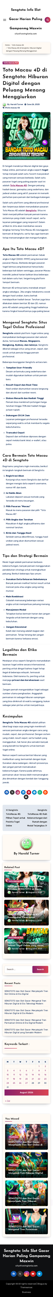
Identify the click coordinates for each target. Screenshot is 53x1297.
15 (39, 1075)
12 (20, 1075)
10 (8, 1075)
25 (14, 1083)
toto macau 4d (11, 63)
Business (13, 1137)
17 (8, 1079)
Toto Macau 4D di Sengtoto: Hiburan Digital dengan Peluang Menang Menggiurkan (25, 84)
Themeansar (26, 1287)
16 (45, 1075)
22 (39, 1079)
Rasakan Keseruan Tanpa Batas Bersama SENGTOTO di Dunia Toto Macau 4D (24, 889)
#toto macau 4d (12, 108)
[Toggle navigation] (5, 19)
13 (26, 1075)
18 (14, 1079)
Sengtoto (31, 210)
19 (20, 1079)
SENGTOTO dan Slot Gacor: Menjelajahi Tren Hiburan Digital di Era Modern (24, 1201)
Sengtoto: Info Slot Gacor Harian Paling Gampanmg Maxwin (25, 19)
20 (26, 1079)
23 (45, 1079)
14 (33, 1075)
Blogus (41, 1284)
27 (26, 1083)
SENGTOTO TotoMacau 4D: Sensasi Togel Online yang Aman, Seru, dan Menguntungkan (25, 946)
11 (14, 1075)
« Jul (7, 1101)
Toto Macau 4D (18, 185)
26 (20, 1083)
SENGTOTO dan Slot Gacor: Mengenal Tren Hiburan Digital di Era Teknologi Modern (25, 1173)
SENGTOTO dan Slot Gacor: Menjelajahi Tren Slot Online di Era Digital (25, 1145)
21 (33, 1079)
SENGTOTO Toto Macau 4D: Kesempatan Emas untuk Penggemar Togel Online (23, 917)
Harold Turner (16, 104)
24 (8, 1083)
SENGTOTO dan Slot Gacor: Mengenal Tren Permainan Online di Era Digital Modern (24, 1229)
